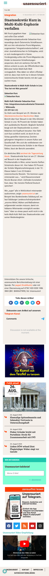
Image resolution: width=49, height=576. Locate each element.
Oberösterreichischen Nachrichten (19, 116)
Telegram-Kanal (12, 313)
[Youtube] (32, 526)
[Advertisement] (24, 245)
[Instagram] (40, 526)
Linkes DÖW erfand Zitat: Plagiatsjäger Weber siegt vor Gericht (24, 449)
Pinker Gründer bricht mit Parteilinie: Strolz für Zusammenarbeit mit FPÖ (23, 435)
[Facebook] (9, 526)
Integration (10, 15)
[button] (5, 3)
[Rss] (24, 526)
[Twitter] (16, 526)
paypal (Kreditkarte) (23, 285)
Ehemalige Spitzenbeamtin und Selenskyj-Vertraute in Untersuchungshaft (25, 420)
